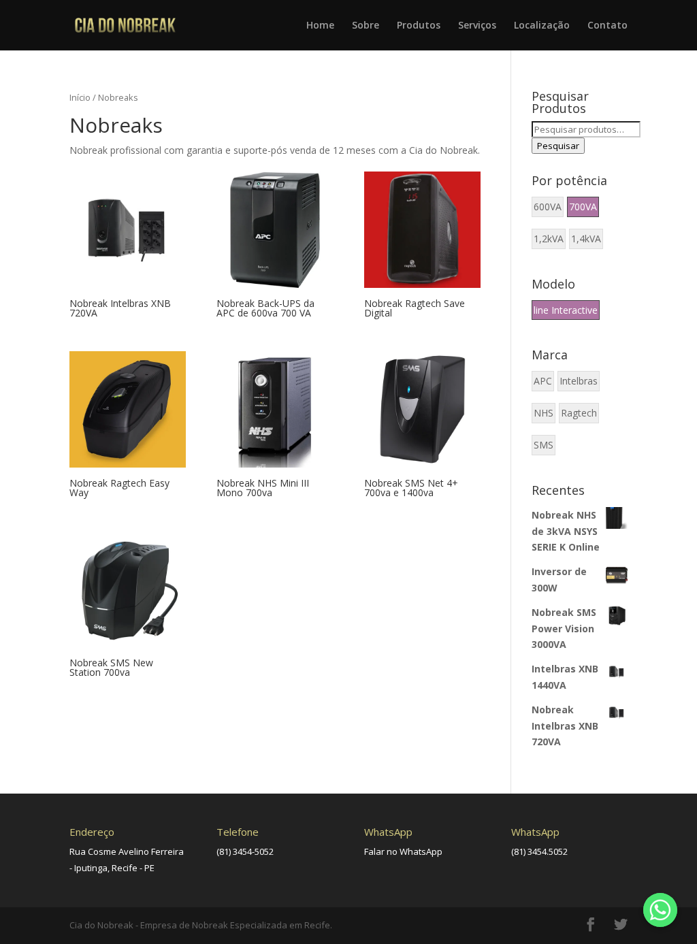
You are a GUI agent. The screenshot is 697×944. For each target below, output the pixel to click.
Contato (607, 25)
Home (320, 25)
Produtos (418, 25)
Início (80, 97)
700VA (583, 206)
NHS (543, 412)
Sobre (365, 25)
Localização (542, 25)
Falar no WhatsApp (403, 851)
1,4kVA (586, 238)
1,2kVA (549, 238)
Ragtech (579, 412)
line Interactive (566, 310)
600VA (548, 206)
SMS (543, 444)
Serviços (477, 25)
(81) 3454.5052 (539, 851)
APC (543, 380)
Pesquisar (558, 146)
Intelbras (579, 380)
